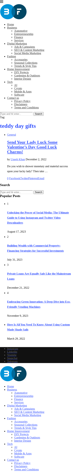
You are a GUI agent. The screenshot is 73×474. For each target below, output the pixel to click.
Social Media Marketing (27, 53)
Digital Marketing (17, 43)
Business (12, 27)
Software (19, 94)
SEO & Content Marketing (29, 49)
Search (38, 114)
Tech (10, 81)
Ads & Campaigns (24, 46)
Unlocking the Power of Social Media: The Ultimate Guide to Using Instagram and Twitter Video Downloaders (38, 217)
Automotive (20, 30)
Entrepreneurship (23, 34)
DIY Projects (21, 72)
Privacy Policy (22, 101)
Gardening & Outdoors (27, 75)
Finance (18, 37)
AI (15, 85)
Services (19, 40)
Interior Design (22, 78)
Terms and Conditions (26, 107)
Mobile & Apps (23, 91)
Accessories (20, 59)
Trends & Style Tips (25, 65)
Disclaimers (20, 104)
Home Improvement (18, 69)
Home (10, 24)
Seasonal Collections (25, 62)
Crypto (18, 88)
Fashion (11, 56)
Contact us (13, 97)
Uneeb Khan (18, 159)
